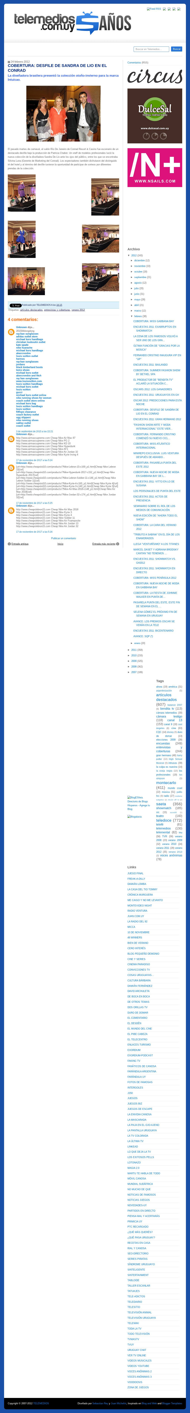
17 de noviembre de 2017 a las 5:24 (34, 460)
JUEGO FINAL (135, 873)
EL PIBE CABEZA (137, 1034)
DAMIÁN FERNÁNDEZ (139, 986)
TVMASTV (133, 1339)
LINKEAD (132, 1146)
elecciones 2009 (166, 739)
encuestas (163, 743)
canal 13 (174, 720)
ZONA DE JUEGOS (138, 1387)
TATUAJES (133, 1291)
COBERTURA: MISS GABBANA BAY (153, 321)
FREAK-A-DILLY (136, 878)
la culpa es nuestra (166, 766)
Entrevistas (55, 50)
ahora (159, 686)
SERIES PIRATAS (137, 1259)
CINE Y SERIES (136, 959)
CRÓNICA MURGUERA (140, 894)
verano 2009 (175, 840)
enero (137, 643)
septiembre (140, 277)
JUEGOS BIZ (134, 1103)
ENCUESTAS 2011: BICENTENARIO (153, 630)
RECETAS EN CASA (138, 1243)
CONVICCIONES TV (138, 969)
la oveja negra (164, 771)
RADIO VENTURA (137, 910)
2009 (134, 661)
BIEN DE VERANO (137, 943)
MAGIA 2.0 (133, 1168)
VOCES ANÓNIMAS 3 (139, 1376)
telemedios (163, 828)
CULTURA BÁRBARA (139, 980)
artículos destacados (31, 310)
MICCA (131, 927)
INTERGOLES (135, 1087)
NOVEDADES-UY (137, 1205)
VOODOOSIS (134, 1382)
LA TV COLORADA (137, 1135)
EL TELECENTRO (137, 1039)
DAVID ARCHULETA (138, 991)
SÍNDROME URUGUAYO (141, 1264)
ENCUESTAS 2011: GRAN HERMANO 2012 (157, 419)
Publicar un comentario (63, 538)
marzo (138, 310)
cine (173, 728)
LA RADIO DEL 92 (137, 921)
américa (172, 686)
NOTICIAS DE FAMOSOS (141, 1194)
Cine (80, 50)
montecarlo (166, 783)
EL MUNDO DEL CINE (139, 1028)
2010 (134, 655)
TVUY (130, 1344)
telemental (163, 832)
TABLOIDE (133, 1280)
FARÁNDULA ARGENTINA (141, 1071)
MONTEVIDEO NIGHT (139, 905)
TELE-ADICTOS (136, 1296)
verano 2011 (162, 848)
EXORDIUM (133, 1050)
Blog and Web (149, 1403)
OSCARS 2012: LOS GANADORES (152, 389)
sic (157, 812)
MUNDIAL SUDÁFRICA (140, 1184)
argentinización (164, 690)
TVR (164, 836)
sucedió (173, 812)
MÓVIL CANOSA (136, 1178)
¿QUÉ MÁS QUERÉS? (140, 1232)
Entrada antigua (20, 543)
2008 (134, 666)
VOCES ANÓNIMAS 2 (139, 1371)
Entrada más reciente (103, 543)
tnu (180, 832)
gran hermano (163, 755)
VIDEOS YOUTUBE (138, 1366)
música (166, 792)
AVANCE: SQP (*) (143, 636)
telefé (159, 824)
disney (170, 732)
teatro (160, 816)
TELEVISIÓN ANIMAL (139, 1312)
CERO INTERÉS (136, 948)
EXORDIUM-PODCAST (140, 1055)
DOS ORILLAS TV (137, 1007)
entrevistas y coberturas (57, 310)
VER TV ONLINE (136, 1355)
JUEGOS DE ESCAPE (139, 1109)
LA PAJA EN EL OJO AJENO (143, 1125)
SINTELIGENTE (136, 1269)
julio (136, 288)
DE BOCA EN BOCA (138, 996)
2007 (134, 672)
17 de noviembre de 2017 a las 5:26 (34, 532)
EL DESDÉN (134, 1023)
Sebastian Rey (100, 1403)
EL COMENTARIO (137, 1018)
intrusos (172, 763)
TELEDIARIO (134, 1301)
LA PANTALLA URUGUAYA (142, 1130)
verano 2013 (175, 852)
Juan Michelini (118, 1403)
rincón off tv (173, 800)
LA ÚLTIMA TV (135, 1141)
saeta (161, 804)
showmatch (163, 808)
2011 (134, 649)
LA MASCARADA (136, 1119)
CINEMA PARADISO (138, 964)
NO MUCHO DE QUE (139, 1189)
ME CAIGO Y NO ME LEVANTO (145, 900)
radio (166, 795)
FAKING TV (133, 1060)
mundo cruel (175, 788)
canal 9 (168, 724)
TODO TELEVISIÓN (138, 1333)
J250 (130, 1093)
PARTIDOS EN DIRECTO (141, 1210)
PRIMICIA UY (134, 1221)
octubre (138, 271)
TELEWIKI (133, 1323)
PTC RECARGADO (137, 1226)
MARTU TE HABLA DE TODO (143, 1173)
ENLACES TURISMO (139, 1044)
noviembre (140, 266)
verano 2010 (169, 844)
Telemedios (119, 50)
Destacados (23, 50)
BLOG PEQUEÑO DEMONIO (143, 953)
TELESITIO (133, 1307)
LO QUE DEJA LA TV (139, 1151)
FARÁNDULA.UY (136, 1076)
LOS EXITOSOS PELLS (140, 1157)
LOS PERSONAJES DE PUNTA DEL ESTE (157, 491)
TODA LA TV (134, 1328)
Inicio (60, 543)
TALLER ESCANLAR (138, 1285)
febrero (138, 316)
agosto (138, 282)
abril (137, 305)
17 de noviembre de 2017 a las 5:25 (34, 503)
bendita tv (167, 708)
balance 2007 (175, 705)
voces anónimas (171, 855)
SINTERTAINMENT (138, 1275)
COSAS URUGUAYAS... (140, 975)
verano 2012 (78, 310)
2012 (134, 255)
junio (137, 294)
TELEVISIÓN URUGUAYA (141, 1317)
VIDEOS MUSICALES (139, 1360)
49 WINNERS (134, 937)
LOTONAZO (134, 1162)
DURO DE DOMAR (137, 1012)
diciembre (139, 260)
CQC (158, 732)
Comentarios (134, 62)
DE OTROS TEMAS (138, 1002)
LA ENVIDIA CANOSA (139, 1114)
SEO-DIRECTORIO (137, 1253)
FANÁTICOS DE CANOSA (141, 1066)
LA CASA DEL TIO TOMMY (142, 889)
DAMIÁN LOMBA (136, 884)
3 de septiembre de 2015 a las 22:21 (34, 431)
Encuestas (96, 50)
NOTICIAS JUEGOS (138, 1200)
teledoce (163, 820)
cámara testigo (169, 716)
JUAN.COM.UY (135, 916)
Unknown (21, 327)
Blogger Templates (172, 1403)
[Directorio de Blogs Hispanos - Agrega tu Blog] (140, 809)
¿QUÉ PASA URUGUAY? (141, 1237)
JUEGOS (132, 1098)
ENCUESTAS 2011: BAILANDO (150, 364)
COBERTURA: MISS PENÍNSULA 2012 (154, 578)
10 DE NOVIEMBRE (138, 932)
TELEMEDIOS (41, 1403)
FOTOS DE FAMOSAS (140, 1082)
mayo (137, 299)
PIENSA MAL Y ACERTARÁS (143, 1216)
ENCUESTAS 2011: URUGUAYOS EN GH (156, 395)
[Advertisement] (155, 215)
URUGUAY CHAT (136, 1350)
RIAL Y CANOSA (136, 1248)
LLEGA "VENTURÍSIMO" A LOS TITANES (156, 544)
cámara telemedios (166, 712)
